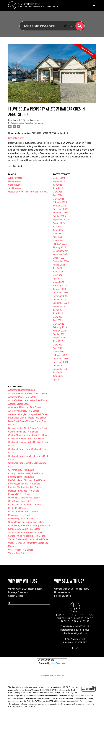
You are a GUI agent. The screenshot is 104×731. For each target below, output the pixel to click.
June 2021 (58, 376)
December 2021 (60, 358)
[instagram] (77, 648)
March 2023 (58, 324)
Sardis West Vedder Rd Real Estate (25, 532)
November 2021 (60, 362)
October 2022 (59, 334)
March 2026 (58, 199)
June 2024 (58, 272)
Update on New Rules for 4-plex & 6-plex (28, 192)
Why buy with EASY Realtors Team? (25, 589)
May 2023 (57, 317)
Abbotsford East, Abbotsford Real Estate (27, 393)
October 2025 (59, 216)
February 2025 (60, 244)
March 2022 (58, 351)
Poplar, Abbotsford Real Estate (23, 511)
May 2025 (57, 233)
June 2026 (58, 188)
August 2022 (59, 338)
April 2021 (58, 379)
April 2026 (58, 195)
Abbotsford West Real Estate (22, 397)
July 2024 (57, 268)
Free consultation (62, 596)
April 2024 (58, 278)
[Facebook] (72, 648)
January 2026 (59, 206)
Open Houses (15, 185)
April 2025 (58, 237)
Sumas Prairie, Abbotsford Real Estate (26, 536)
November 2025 (60, 212)
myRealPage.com (57, 676)
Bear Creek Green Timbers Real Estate (27, 418)
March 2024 (58, 282)
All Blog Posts (15, 178)
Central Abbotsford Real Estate (23, 432)
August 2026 (59, 181)
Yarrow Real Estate (17, 553)
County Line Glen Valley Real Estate (25, 473)
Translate (60, 663)
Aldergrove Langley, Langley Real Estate (28, 414)
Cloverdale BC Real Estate (21, 470)
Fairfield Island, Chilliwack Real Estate (26, 480)
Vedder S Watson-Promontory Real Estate (28, 539)
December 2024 (60, 251)
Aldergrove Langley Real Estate (23, 411)
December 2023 (60, 292)
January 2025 (59, 247)
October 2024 (59, 258)
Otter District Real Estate (20, 501)
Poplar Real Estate (17, 508)
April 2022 (58, 348)
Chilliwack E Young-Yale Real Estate (26, 439)
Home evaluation (62, 592)
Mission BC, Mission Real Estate (24, 498)
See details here (16, 138)
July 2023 (57, 310)
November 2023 (60, 296)
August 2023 (59, 306)
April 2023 (58, 320)
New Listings (14, 181)
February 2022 (60, 355)
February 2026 (60, 202)
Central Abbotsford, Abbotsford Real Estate (28, 435)
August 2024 (59, 265)
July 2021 (57, 372)
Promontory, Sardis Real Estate (23, 518)
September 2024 (61, 261)
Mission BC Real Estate (19, 494)
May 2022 (57, 345)
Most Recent (59, 178)
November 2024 (60, 254)
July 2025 (57, 226)
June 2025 (58, 230)
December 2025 (60, 209)
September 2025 (61, 219)
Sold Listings (14, 188)
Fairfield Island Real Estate (21, 477)
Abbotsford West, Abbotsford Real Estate (27, 400)
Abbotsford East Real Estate (21, 390)
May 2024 (57, 275)
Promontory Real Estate (19, 515)
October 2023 (59, 299)
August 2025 (59, 223)
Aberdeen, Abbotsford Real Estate (29, 123)
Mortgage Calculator (18, 592)
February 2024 (60, 285)
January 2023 (59, 331)
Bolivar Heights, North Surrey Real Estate (28, 428)
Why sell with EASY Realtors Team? (71, 589)
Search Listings (15, 596)
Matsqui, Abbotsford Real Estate (23, 491)
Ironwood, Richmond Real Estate (24, 484)
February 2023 (60, 327)
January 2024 (59, 289)
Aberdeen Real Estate (19, 404)
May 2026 (57, 192)
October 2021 (59, 365)
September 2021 (61, 369)
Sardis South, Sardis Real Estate (24, 529)
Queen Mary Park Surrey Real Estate (26, 522)
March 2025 (58, 240)
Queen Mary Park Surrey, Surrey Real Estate (29, 525)
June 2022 (58, 341)
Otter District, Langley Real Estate (24, 504)
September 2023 (61, 303)
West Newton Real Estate (20, 550)
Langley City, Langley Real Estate (24, 487)
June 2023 (58, 313)
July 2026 (57, 185)
